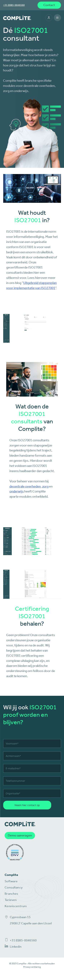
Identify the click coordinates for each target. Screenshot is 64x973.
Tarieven (11, 900)
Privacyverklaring (32, 967)
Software (11, 881)
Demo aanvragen (20, 835)
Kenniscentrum (16, 906)
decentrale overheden (25, 486)
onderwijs (16, 491)
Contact (49, 5)
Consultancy (14, 887)
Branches (11, 894)
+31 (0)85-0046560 (14, 5)
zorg (45, 486)
